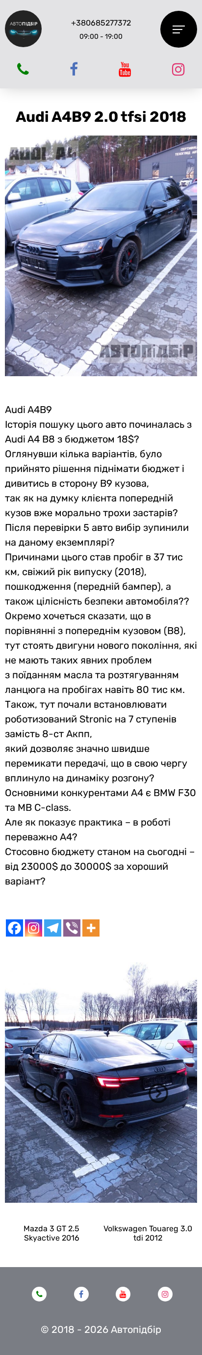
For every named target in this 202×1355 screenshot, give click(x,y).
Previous (43, 1093)
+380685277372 (101, 23)
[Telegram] (52, 928)
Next (158, 1093)
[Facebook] (14, 928)
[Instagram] (33, 928)
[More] (91, 928)
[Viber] (71, 928)
